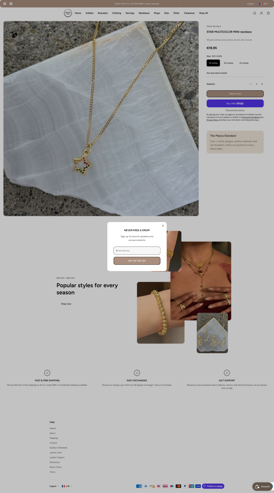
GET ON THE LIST (137, 260)
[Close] (163, 225)
